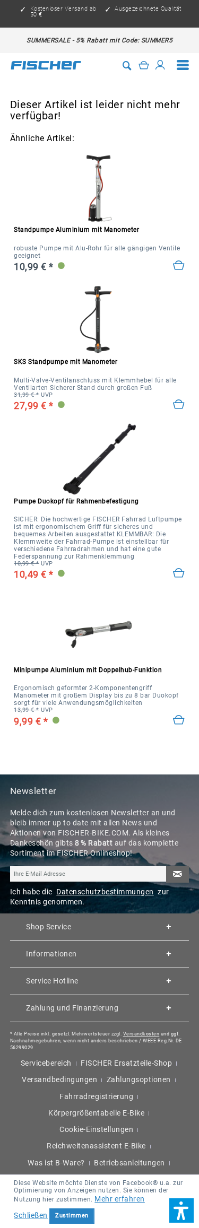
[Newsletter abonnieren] (177, 874)
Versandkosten (141, 1034)
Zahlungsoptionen (139, 1079)
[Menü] (183, 65)
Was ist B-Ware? (56, 1163)
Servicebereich (46, 1063)
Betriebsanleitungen (129, 1163)
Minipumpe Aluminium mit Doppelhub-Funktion (88, 670)
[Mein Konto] (160, 65)
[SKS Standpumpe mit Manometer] (99, 320)
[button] (181, 1210)
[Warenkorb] (144, 65)
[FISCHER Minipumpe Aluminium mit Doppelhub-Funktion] (99, 628)
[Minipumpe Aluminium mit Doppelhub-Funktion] (179, 720)
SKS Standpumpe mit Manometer (65, 361)
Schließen (31, 1214)
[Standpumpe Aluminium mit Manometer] (179, 265)
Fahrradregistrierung (96, 1096)
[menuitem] (183, 65)
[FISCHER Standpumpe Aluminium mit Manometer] (99, 188)
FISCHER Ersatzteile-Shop (126, 1063)
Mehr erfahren (119, 1199)
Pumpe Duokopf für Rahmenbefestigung (76, 501)
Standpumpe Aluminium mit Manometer (76, 229)
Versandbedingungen (59, 1079)
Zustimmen (72, 1215)
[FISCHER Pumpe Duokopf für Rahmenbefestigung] (99, 459)
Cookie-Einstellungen (96, 1129)
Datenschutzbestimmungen (105, 891)
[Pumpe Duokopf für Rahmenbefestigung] (179, 573)
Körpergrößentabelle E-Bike (96, 1113)
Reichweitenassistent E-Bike (96, 1146)
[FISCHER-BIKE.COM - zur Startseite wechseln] (46, 65)
